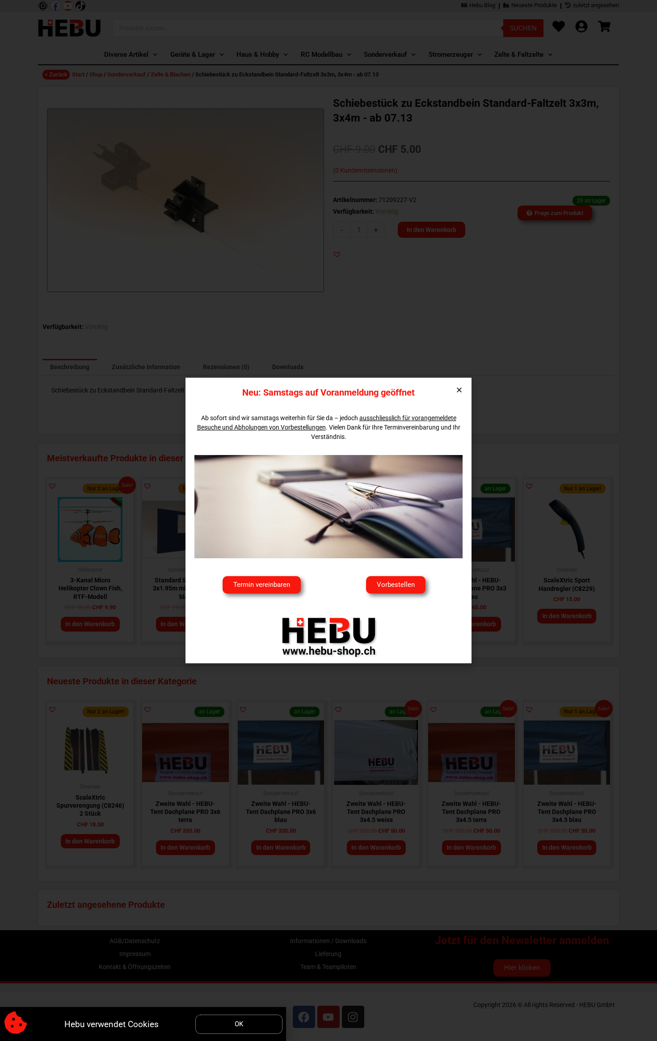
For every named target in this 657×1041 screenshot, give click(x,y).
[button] (459, 390)
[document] (328, 520)
